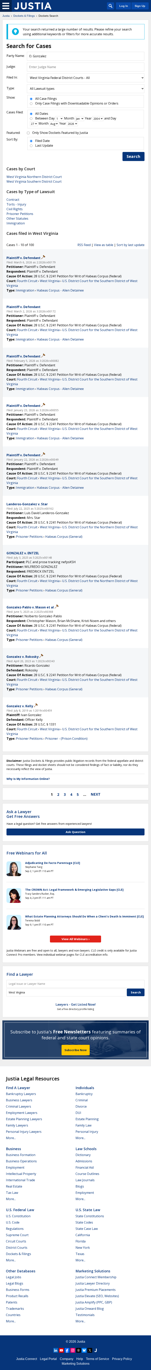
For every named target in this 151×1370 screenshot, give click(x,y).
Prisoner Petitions (19, 214)
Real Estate (14, 1186)
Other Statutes (17, 218)
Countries (13, 1315)
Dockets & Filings (18, 1254)
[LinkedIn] (55, 1350)
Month (69, 118)
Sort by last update (131, 245)
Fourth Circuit (27, 281)
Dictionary (83, 1155)
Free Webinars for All (26, 853)
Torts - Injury (16, 204)
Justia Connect (26, 1359)
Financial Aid (85, 1167)
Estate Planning (87, 1119)
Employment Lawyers (21, 1113)
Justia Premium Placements (96, 1290)
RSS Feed (84, 245)
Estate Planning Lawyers (24, 1119)
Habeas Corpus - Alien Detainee (60, 290)
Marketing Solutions (93, 1271)
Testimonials (85, 1315)
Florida (81, 1241)
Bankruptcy (84, 1094)
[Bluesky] (84, 1350)
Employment (15, 1167)
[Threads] (78, 1350)
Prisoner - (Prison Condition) (66, 738)
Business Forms (17, 1290)
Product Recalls (17, 1296)
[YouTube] (61, 1350)
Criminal (82, 1100)
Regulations (15, 1229)
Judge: (11, 66)
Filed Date (42, 141)
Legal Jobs (13, 1277)
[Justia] (33, 5)
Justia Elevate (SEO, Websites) (97, 1296)
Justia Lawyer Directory (93, 1283)
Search (133, 156)
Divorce (81, 1106)
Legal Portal (48, 1359)
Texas (80, 1254)
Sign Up (140, 5)
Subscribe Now (75, 1050)
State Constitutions (90, 1216)
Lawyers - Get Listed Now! (76, 1004)
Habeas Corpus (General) (63, 536)
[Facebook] (67, 1350)
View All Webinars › (76, 939)
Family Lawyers (17, 1125)
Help (79, 1359)
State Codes (84, 1222)
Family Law (83, 1125)
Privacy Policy (122, 1359)
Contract (12, 199)
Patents (11, 1302)
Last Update (44, 145)
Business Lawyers (19, 1100)
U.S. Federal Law (20, 1209)
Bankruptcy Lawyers (21, 1094)
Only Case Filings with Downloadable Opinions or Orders (76, 103)
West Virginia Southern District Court (34, 181)
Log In (123, 5)
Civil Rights (14, 209)
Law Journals (85, 1180)
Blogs (80, 1186)
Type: (10, 88)
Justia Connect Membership (96, 1277)
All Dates (41, 113)
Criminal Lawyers (18, 1106)
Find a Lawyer (19, 974)
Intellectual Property (21, 1174)
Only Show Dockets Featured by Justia (60, 133)
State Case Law (87, 1229)
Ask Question (75, 832)
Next (95, 794)
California (83, 1235)
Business (13, 1148)
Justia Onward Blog (90, 1308)
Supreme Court (17, 1235)
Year (88, 118)
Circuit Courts (16, 1241)
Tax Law (12, 1192)
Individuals (85, 1087)
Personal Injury (87, 1131)
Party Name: (15, 56)
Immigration (15, 223)
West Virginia (50, 281)
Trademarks (15, 1308)
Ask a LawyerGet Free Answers (23, 814)
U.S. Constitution (18, 1216)
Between (41, 118)
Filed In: (11, 77)
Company (66, 1359)
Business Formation (20, 1155)
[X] (89, 1350)
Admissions (84, 1161)
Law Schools (86, 1148)
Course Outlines (87, 1174)
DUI (78, 1113)
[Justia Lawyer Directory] (95, 1350)
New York (83, 1247)
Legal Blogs (14, 1283)
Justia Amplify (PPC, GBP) (94, 1302)
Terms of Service (97, 1359)
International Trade (20, 1180)
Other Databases (20, 1271)
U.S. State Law (88, 1209)
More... (11, 1138)
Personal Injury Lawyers (23, 1131)
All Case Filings (46, 98)
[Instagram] (72, 1350)
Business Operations (21, 1161)
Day (52, 118)
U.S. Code (12, 1222)
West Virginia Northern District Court (34, 177)
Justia (81, 1341)
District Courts (16, 1247)
